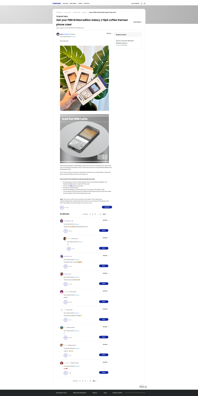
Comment (107, 207)
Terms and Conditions (79, 393)
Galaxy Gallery (73, 3)
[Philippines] (57, 3)
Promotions (86, 3)
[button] (109, 33)
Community (65, 3)
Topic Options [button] (137, 22)
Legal (105, 393)
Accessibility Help (61, 393)
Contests (80, 3)
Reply (103, 230)
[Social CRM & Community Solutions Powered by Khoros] (143, 386)
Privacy (95, 393)
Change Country (117, 393)
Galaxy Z (74, 36)
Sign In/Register (135, 3)
